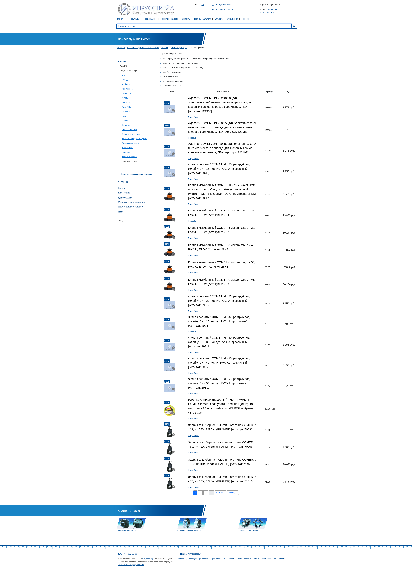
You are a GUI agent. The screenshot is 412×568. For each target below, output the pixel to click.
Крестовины (127, 89)
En (203, 5)
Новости (246, 19)
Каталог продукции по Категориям (143, 47)
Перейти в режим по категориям (136, 174)
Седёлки (126, 125)
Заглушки (126, 102)
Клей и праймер (129, 157)
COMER (164, 47)
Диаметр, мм (125, 197)
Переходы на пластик (127, 530)
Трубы (125, 75)
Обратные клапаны (131, 134)
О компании (232, 19)
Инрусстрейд (147, 559)
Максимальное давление (131, 202)
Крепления (127, 152)
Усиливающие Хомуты (248, 530)
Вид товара (124, 192)
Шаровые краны (129, 129)
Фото (166, 103)
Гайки (124, 116)
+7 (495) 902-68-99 (222, 5)
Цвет (120, 211)
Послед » (233, 493)
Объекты (219, 19)
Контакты (186, 19)
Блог (274, 559)
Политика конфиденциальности (131, 565)
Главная (119, 19)
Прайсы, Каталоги (202, 19)
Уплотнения (127, 147)
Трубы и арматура (179, 47)
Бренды (122, 61)
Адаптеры (126, 107)
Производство (150, 19)
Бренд (121, 188)
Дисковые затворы (130, 143)
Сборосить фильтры (127, 221)
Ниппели (126, 111)
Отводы (125, 80)
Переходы (126, 93)
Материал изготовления (131, 206)
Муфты (125, 98)
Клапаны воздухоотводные (134, 138)
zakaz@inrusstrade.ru (223, 9)
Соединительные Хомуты (189, 530)
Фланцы (125, 120)
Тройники (126, 84)
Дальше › (220, 493)
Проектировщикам (169, 19)
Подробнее (193, 117)
